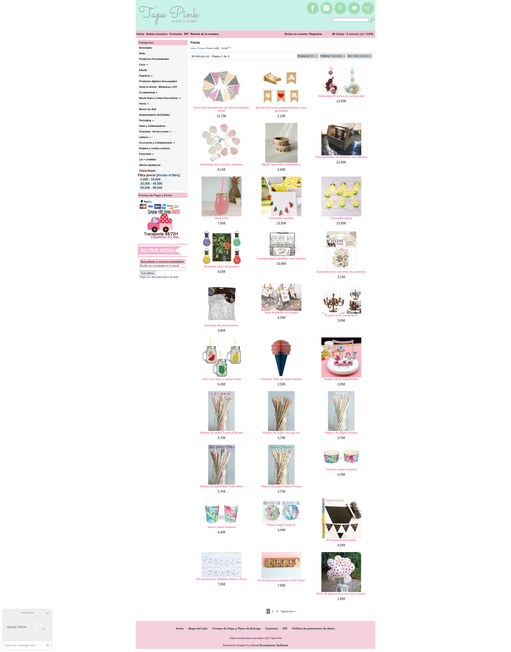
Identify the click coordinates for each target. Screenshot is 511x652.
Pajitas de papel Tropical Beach (221, 432)
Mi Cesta (338, 34)
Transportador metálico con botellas (281, 258)
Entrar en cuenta (296, 34)
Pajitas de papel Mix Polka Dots (221, 486)
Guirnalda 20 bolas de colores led (341, 96)
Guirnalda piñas (341, 218)
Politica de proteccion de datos (313, 628)
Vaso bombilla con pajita (281, 312)
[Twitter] (354, 13)
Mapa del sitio (198, 628)
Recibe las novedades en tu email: (160, 265)
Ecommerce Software (274, 645)
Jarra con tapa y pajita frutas (221, 379)
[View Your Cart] (367, 13)
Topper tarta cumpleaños (341, 379)
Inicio (140, 34)
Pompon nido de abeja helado (281, 379)
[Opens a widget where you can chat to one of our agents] (27, 629)
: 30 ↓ (307, 56)
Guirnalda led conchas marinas (221, 164)
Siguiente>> (288, 611)
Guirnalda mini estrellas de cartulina (341, 271)
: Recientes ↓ (333, 56)
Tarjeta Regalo (147, 170)
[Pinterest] (340, 13)
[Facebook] (312, 13)
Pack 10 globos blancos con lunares (341, 593)
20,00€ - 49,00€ (151, 183)
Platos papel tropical (281, 524)
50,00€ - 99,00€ (151, 187)
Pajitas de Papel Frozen (341, 432)
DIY (186, 34)
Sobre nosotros (156, 34)
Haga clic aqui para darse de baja (159, 276)
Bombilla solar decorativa (221, 266)
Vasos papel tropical (221, 527)
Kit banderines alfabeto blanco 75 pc (221, 579)
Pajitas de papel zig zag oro (281, 432)
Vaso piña (221, 218)
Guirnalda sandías (281, 218)
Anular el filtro (168, 175)
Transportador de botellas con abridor (341, 157)
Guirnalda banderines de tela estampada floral (221, 109)
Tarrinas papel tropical (341, 469)
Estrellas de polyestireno (222, 325)
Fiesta (201, 48)
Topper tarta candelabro (341, 315)
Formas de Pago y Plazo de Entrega (236, 628)
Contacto (175, 34)
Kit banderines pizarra (341, 540)
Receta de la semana (205, 34)
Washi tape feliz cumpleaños (281, 164)
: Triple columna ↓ (359, 56)
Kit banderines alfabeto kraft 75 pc (281, 580)
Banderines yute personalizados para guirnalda (281, 109)
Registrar (316, 34)
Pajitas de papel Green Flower (281, 486)
